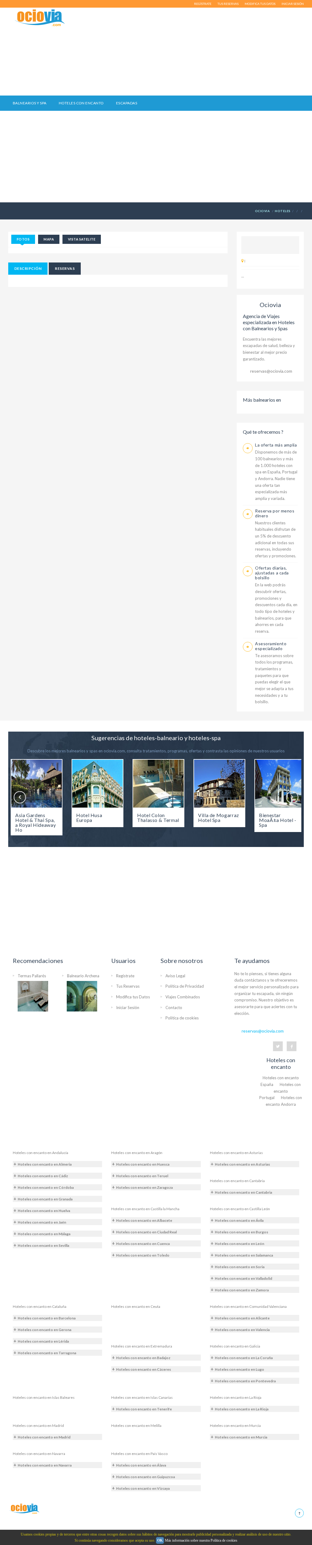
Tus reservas (228, 3)
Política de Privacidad (184, 986)
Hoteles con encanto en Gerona (44, 1329)
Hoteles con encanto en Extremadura (141, 1346)
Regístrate (202, 3)
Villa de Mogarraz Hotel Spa (218, 817)
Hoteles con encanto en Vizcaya (143, 1488)
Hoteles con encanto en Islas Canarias (142, 1397)
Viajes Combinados (182, 996)
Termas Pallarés (32, 975)
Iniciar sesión (293, 3)
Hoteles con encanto (81, 103)
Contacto (173, 1007)
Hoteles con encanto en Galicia (235, 1346)
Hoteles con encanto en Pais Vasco (139, 1453)
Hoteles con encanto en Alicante (242, 1318)
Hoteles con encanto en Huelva (44, 1210)
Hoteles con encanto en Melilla (136, 1425)
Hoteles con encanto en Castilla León (240, 1209)
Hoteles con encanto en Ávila (239, 1220)
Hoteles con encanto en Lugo (239, 1369)
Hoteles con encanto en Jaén (42, 1222)
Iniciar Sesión (127, 1007)
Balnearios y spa (30, 103)
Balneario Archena (83, 975)
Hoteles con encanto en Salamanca (244, 1255)
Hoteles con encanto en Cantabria (237, 1180)
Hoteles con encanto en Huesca (142, 1164)
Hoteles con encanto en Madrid (38, 1425)
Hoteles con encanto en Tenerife (144, 1409)
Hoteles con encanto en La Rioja (235, 1397)
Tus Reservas (128, 986)
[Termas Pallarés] (33, 995)
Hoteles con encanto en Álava (141, 1465)
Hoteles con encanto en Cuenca (143, 1243)
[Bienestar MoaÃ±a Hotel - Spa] (280, 783)
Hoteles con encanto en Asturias (236, 1152)
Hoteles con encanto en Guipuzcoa (145, 1476)
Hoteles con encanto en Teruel (142, 1176)
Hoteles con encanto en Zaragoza (144, 1187)
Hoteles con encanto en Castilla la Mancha (145, 1209)
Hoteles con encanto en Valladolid (243, 1278)
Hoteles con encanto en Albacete (144, 1220)
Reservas (65, 268)
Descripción (27, 268)
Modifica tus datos (260, 3)
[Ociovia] (40, 18)
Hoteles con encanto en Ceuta (135, 1306)
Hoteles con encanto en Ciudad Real (146, 1232)
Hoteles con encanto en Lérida (43, 1341)
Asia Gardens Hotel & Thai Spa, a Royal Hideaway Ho (35, 822)
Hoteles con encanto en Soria (239, 1267)
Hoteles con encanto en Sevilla (43, 1245)
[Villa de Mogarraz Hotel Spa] (219, 783)
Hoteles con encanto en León (239, 1243)
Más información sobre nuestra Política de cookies (201, 1540)
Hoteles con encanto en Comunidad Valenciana (248, 1306)
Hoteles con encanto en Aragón (136, 1152)
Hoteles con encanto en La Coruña (244, 1357)
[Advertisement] (205, 51)
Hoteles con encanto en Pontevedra (245, 1381)
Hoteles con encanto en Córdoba (46, 1187)
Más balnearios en (262, 400)
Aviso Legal (175, 975)
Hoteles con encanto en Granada (45, 1199)
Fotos (23, 239)
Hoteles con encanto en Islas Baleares (44, 1397)
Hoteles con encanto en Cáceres (143, 1369)
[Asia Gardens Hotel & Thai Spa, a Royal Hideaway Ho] (36, 783)
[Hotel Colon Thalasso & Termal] (158, 783)
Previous (20, 797)
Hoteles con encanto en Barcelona (47, 1318)
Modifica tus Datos (133, 996)
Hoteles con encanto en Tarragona (47, 1353)
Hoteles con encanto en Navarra (39, 1453)
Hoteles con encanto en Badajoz (143, 1357)
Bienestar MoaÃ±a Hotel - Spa (277, 820)
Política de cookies (182, 1017)
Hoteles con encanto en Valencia (242, 1329)
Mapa (49, 239)
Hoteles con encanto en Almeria (45, 1164)
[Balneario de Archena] (82, 995)
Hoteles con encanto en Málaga (44, 1234)
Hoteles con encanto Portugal (280, 1091)
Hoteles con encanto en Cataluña (39, 1306)
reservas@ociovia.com (271, 371)
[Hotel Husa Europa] (97, 783)
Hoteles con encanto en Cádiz (43, 1176)
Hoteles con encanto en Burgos (241, 1232)
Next (292, 797)
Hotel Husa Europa (89, 817)
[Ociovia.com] (24, 1508)
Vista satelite (81, 239)
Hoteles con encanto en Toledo (142, 1255)
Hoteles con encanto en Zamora (242, 1290)
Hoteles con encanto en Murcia (235, 1425)
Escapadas (126, 103)
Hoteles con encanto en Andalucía (40, 1152)
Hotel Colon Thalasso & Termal (158, 817)
